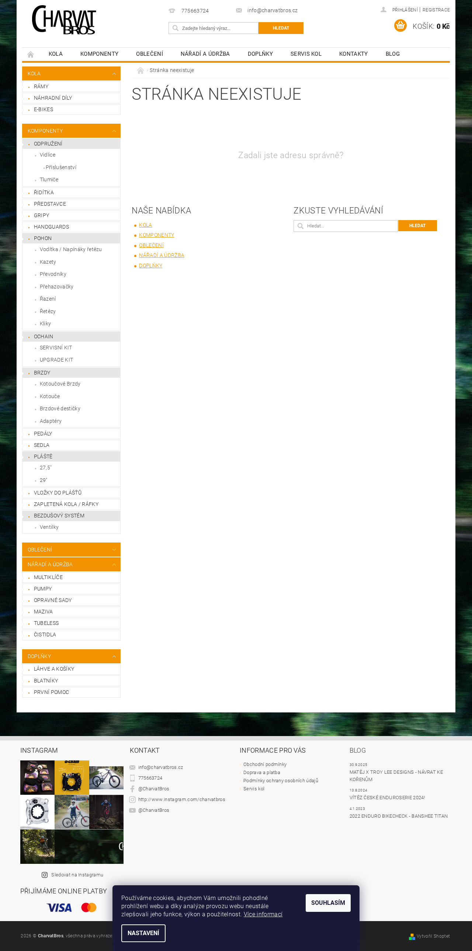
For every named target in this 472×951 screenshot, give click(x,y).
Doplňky (260, 54)
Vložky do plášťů (57, 493)
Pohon (43, 238)
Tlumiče (49, 179)
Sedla (42, 445)
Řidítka (44, 192)
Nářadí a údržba (205, 54)
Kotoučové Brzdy (60, 384)
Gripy (41, 215)
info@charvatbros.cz (160, 767)
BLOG (393, 54)
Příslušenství (61, 167)
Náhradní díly (53, 98)
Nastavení (143, 933)
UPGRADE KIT (56, 360)
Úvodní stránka (31, 54)
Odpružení (48, 144)
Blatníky (46, 681)
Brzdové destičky (60, 408)
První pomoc (51, 692)
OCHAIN (43, 336)
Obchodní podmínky (265, 764)
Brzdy (42, 373)
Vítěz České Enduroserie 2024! (387, 797)
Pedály (43, 434)
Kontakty (353, 54)
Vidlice (47, 155)
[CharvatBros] (64, 20)
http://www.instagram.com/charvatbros (182, 799)
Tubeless (46, 623)
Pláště (43, 456)
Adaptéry (51, 421)
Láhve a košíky (54, 669)
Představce (50, 204)
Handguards (51, 227)
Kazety (48, 262)
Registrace (436, 10)
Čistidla (45, 634)
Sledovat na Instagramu (77, 875)
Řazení (48, 299)
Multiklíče (48, 577)
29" (44, 480)
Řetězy (48, 311)
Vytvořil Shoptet (433, 936)
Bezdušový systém (59, 516)
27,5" (46, 468)
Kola (56, 54)
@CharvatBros (154, 788)
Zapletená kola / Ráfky (66, 504)
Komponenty (99, 54)
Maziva (43, 612)
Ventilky (49, 527)
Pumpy (43, 589)
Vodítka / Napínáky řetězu (71, 249)
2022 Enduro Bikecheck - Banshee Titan (399, 816)
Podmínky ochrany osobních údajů (280, 780)
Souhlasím (328, 902)
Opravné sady (53, 600)
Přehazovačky (57, 287)
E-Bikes (43, 109)
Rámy (41, 86)
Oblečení (149, 54)
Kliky (45, 323)
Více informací (263, 914)
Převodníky (53, 274)
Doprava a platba (261, 772)
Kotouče (50, 396)
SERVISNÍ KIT (56, 347)
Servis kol (306, 54)
